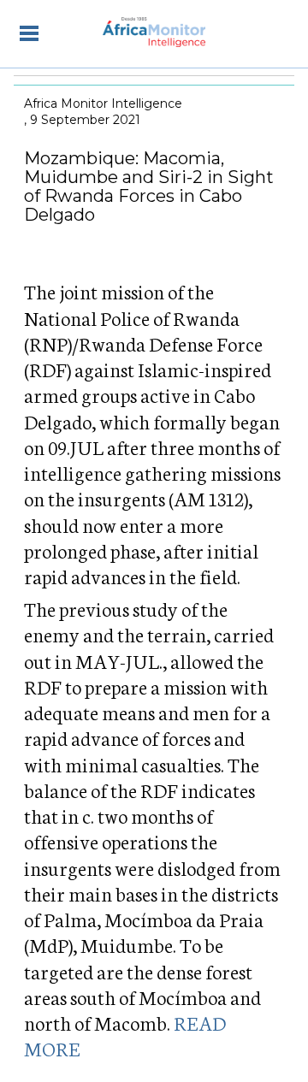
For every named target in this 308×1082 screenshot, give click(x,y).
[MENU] (29, 32)
